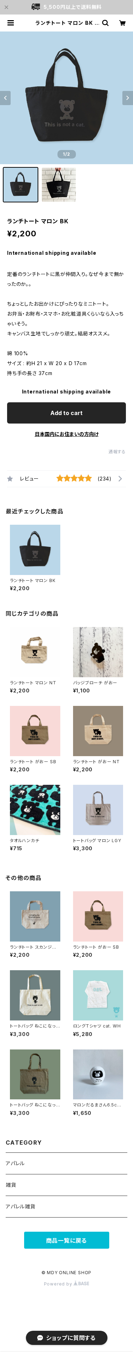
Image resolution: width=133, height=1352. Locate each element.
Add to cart (66, 412)
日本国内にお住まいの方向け (67, 434)
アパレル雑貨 (20, 1206)
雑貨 (11, 1185)
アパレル (15, 1163)
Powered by (59, 1284)
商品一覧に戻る (66, 1240)
